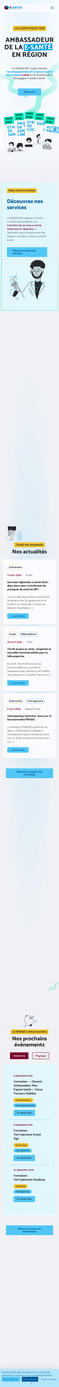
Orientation (16, 701)
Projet (12, 634)
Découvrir (29, 92)
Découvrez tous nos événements (29, 1230)
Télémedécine (28, 634)
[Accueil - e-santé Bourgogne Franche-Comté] (13, 8)
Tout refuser (30, 1379)
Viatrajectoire (35, 701)
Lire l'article (18, 616)
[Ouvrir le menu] (52, 8)
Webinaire (19, 1055)
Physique (41, 1055)
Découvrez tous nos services (24, 252)
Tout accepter (11, 1379)
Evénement (15, 567)
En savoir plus (24, 1113)
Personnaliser (49, 1379)
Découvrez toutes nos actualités (29, 773)
